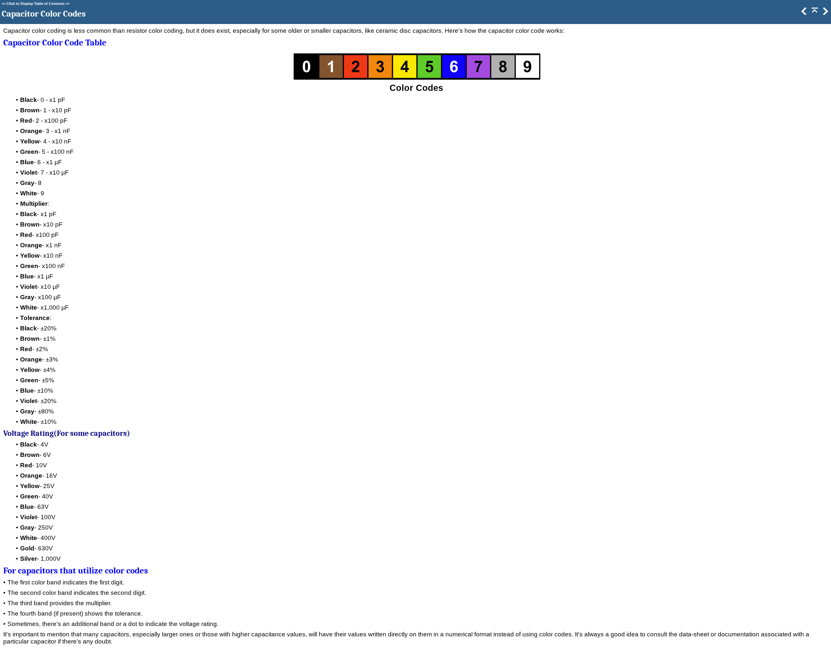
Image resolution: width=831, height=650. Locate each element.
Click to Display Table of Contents (35, 4)
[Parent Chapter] (814, 12)
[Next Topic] (824, 12)
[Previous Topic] (803, 12)
